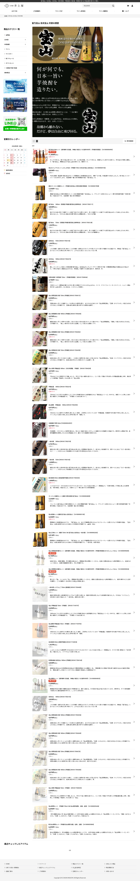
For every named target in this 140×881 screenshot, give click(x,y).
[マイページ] (132, 5)
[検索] (113, 5)
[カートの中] (128, 5)
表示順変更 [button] (130, 141)
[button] (125, 11)
